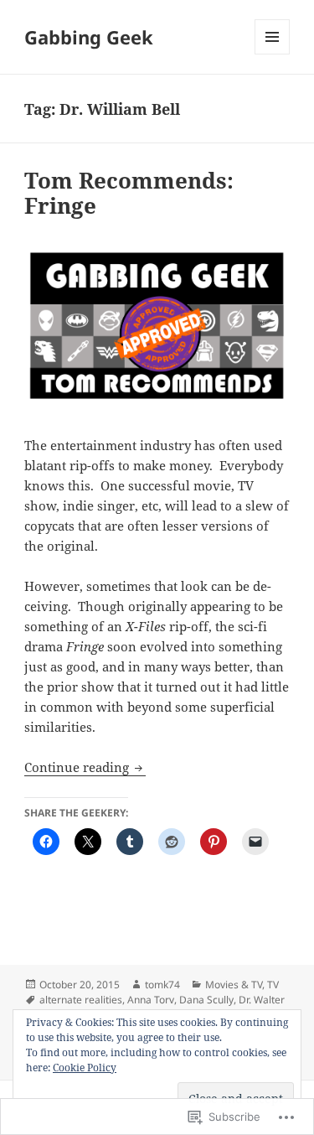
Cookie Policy (84, 1067)
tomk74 (162, 984)
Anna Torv (150, 999)
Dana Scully (206, 999)
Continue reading (78, 767)
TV (273, 984)
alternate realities (80, 999)
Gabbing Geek (88, 36)
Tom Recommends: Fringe (129, 192)
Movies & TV (233, 984)
